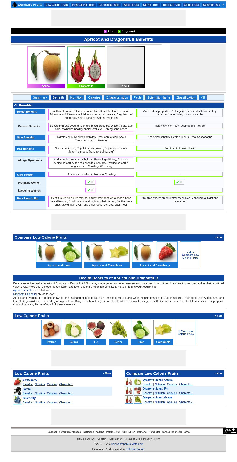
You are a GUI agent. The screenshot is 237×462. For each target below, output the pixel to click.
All (203, 97)
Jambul (27, 388)
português (65, 432)
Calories (94, 97)
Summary (40, 97)
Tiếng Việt (154, 432)
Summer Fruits (212, 4)
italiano (100, 432)
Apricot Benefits (22, 290)
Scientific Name (158, 97)
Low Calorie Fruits (57, 4)
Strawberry (30, 379)
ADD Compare (230, 431)
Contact (101, 438)
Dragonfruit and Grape (157, 397)
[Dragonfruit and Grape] (133, 399)
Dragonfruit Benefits (25, 293)
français (76, 432)
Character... (66, 384)
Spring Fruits (150, 4)
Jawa (187, 432)
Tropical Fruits (171, 4)
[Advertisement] (118, 18)
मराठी (124, 432)
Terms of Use (132, 438)
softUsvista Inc (135, 449)
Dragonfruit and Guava (157, 379)
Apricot (46, 85)
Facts (137, 97)
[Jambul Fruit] (17, 391)
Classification (186, 97)
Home (80, 438)
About (90, 438)
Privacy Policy (151, 438)
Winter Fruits (131, 4)
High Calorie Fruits (83, 4)
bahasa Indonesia (172, 432)
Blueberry (29, 398)
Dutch (131, 432)
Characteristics (117, 97)
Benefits (59, 97)
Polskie (110, 432)
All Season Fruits (109, 4)
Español (52, 432)
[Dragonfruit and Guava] (133, 382)
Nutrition (76, 97)
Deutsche (88, 432)
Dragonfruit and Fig (155, 388)
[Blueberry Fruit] (17, 400)
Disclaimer (115, 438)
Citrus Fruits (191, 4)
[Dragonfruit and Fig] (133, 391)
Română (141, 432)
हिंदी (118, 432)
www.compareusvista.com (127, 443)
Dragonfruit (86, 85)
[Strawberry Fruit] (17, 382)
